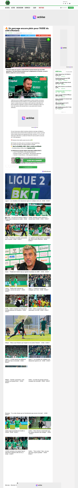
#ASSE (24, 146)
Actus (13, 8)
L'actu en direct (69, 71)
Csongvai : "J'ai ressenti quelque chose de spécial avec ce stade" (63, 83)
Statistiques (60, 80)
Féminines (60, 109)
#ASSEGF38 (63, 76)
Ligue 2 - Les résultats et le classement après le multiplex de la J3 (63, 99)
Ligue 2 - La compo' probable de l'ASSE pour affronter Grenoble (63, 95)
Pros (59, 76)
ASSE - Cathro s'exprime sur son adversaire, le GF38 (63, 87)
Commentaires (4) (28, 167)
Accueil (7, 8)
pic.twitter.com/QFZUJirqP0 (36, 146)
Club (59, 92)
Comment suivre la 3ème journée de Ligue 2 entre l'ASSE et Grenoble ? (63, 91)
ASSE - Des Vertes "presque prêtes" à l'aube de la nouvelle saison (63, 107)
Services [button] (28, 8)
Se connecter (63, 7)
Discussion (19, 8)
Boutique (41, 8)
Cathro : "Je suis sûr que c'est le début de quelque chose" (62, 75)
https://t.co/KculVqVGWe (17, 146)
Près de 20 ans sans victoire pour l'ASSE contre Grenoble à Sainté (62, 79)
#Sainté (28, 146)
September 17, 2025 (31, 148)
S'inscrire (71, 7)
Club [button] (35, 8)
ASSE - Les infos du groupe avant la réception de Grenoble (61, 103)
